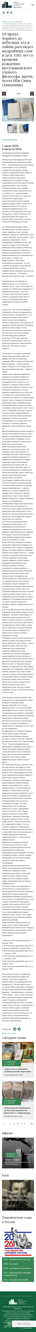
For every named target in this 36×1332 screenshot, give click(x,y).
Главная (4, 22)
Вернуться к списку (9, 1033)
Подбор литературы (24, 1324)
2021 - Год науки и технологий (16, 1280)
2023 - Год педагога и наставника (17, 1268)
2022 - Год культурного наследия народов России (17, 1274)
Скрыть (32, 1319)
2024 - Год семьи (11, 1264)
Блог (10, 22)
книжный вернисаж (9, 139)
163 (31, 1124)
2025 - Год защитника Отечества (17, 1259)
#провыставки (17, 22)
